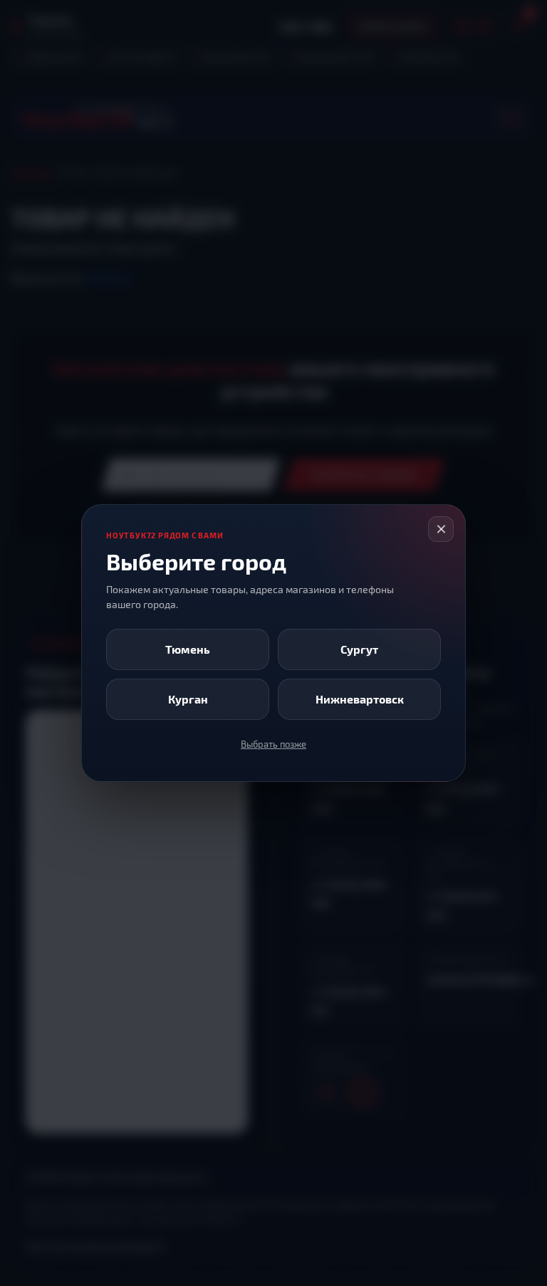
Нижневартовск (360, 699)
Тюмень (187, 649)
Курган (188, 699)
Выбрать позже (273, 744)
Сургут (359, 649)
